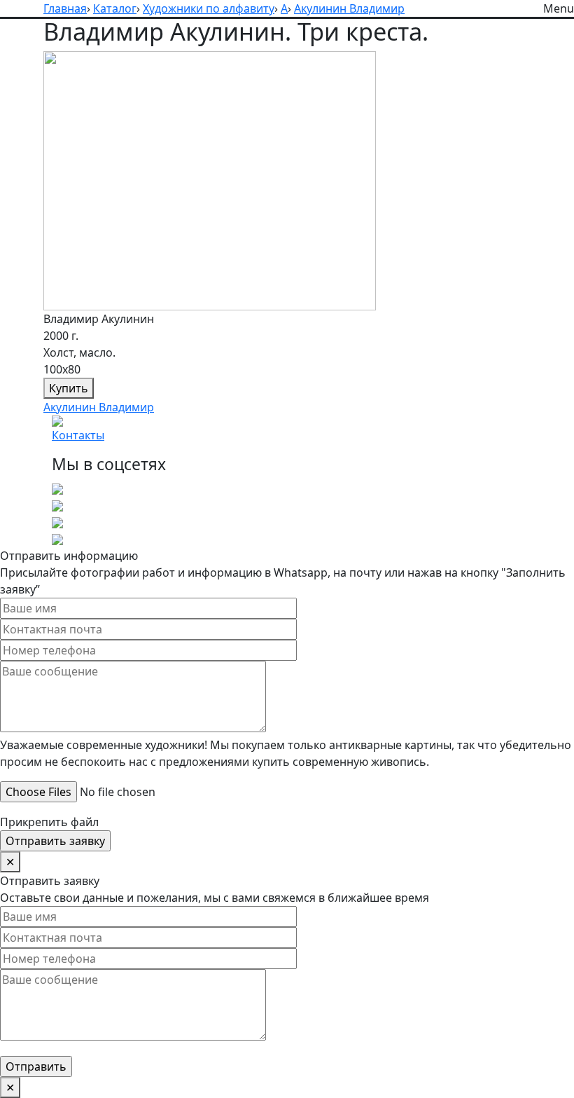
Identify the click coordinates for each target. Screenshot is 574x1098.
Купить (68, 388)
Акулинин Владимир (98, 407)
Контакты (78, 435)
